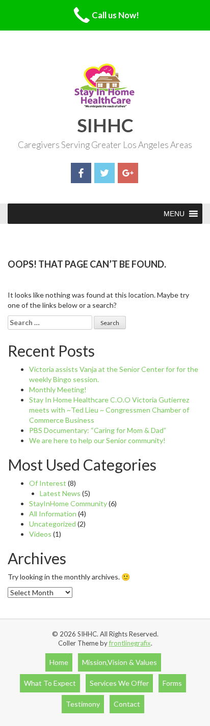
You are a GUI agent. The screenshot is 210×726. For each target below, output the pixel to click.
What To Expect (50, 683)
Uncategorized (52, 523)
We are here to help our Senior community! (97, 440)
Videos (40, 534)
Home (58, 662)
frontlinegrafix (130, 643)
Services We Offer (119, 683)
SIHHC (105, 125)
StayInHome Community (68, 503)
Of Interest (47, 483)
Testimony (83, 704)
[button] (174, 214)
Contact (127, 704)
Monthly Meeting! (58, 389)
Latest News (60, 493)
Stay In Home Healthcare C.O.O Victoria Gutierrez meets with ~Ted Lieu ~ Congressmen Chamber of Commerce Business (109, 409)
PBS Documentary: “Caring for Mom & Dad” (97, 430)
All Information (52, 513)
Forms (172, 683)
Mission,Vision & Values (119, 662)
